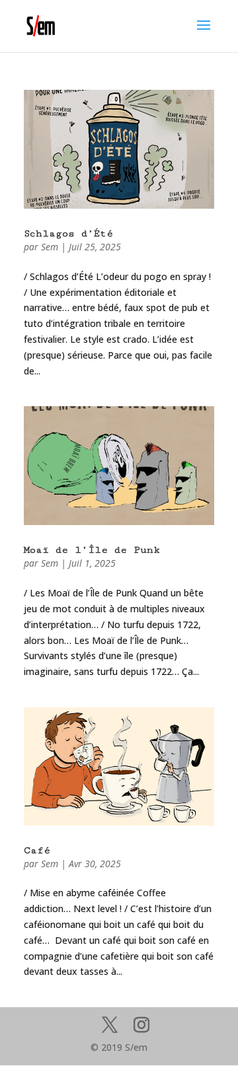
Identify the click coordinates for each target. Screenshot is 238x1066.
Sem (49, 246)
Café (37, 850)
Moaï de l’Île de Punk (92, 549)
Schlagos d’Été (68, 233)
